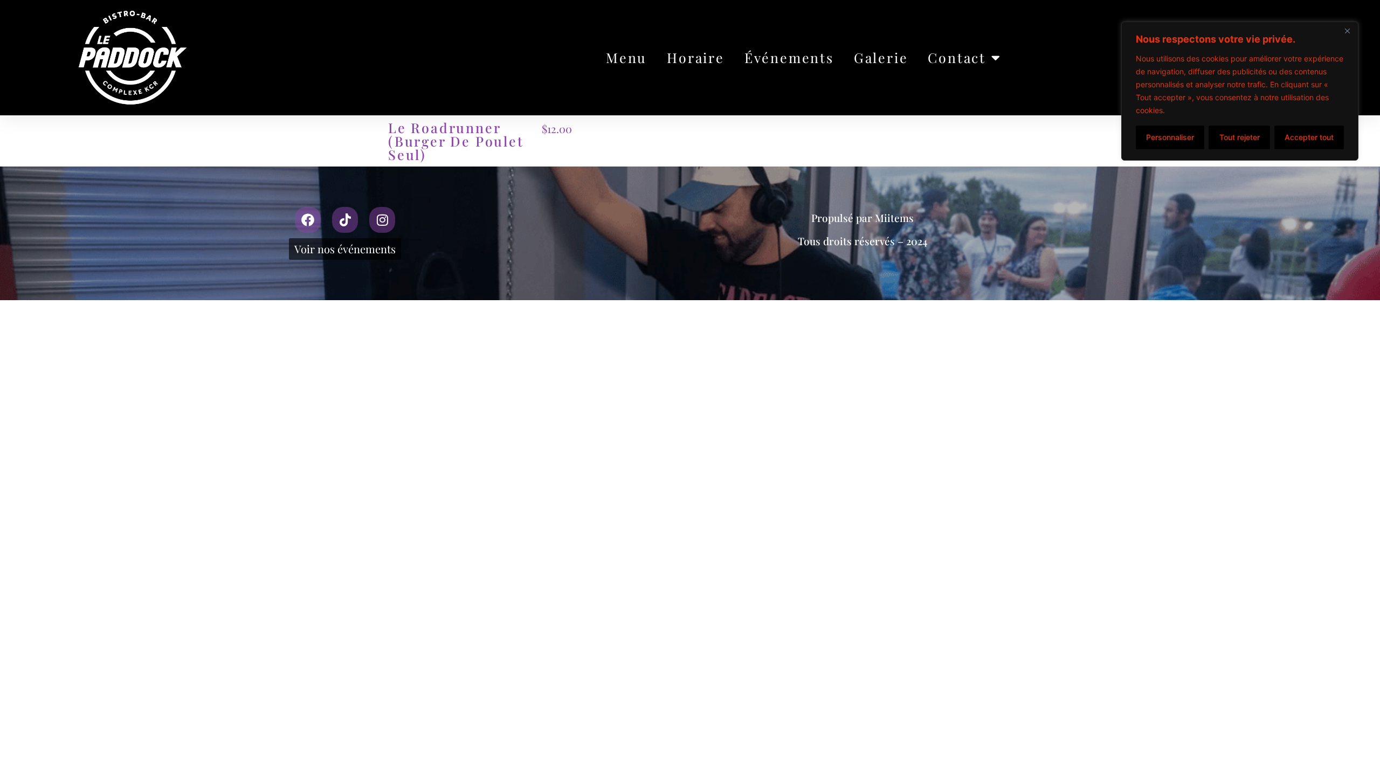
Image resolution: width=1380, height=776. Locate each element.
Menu (626, 57)
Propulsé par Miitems (862, 218)
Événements (789, 57)
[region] (1239, 91)
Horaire (695, 57)
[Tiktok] (345, 220)
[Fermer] (1347, 30)
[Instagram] (382, 220)
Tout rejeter (1239, 137)
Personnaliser (1170, 137)
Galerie (881, 57)
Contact (957, 57)
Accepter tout (1309, 137)
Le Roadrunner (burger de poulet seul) (456, 141)
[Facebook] (308, 220)
